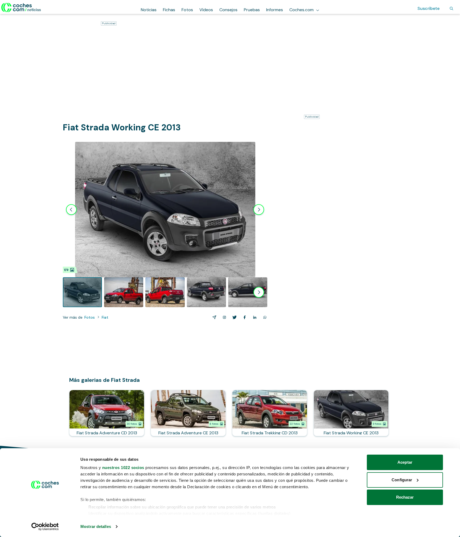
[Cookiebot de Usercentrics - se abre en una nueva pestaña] (45, 527)
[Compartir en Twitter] (233, 317)
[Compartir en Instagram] (223, 317)
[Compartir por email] (213, 317)
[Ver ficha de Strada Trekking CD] (269, 413)
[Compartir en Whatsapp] (263, 317)
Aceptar (404, 462)
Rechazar (405, 497)
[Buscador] (451, 8)
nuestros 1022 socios (123, 467)
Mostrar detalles (95, 526)
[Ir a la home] (21, 7)
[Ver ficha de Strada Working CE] (351, 413)
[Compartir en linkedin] (253, 317)
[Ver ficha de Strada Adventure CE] (188, 413)
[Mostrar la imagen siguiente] (258, 209)
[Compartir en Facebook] (243, 317)
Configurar (402, 480)
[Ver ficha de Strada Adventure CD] (106, 413)
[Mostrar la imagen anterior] (71, 209)
